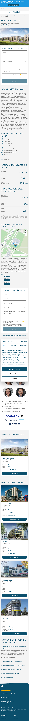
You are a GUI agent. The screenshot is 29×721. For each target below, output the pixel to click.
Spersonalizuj (13, 373)
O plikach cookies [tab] (23, 345)
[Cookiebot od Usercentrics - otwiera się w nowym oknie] (21, 341)
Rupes (4, 542)
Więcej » (19, 78)
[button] (14, 243)
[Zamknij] (27, 3)
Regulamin (3, 715)
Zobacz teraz (14, 473)
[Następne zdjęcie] (27, 37)
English (3, 8)
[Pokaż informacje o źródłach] (26, 255)
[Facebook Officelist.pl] (2, 686)
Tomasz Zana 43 (8, 580)
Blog (15, 715)
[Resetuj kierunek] (26, 235)
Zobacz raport (13, 5)
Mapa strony (4, 718)
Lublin (16, 15)
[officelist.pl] (7, 697)
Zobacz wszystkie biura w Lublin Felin (9, 437)
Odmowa (14, 378)
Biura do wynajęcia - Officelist (7, 15)
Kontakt (16, 718)
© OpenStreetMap (16, 255)
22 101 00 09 (24, 48)
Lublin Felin (21, 15)
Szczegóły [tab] (13, 345)
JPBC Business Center (10, 503)
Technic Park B (8, 458)
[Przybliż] (26, 230)
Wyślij (14, 81)
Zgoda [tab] (4, 345)
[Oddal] (26, 233)
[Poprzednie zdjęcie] (2, 37)
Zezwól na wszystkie (14, 369)
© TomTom (23, 255)
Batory (5, 618)
